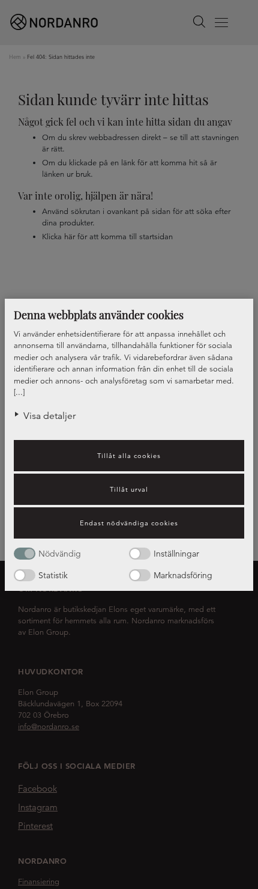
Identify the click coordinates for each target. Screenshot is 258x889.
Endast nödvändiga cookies (129, 523)
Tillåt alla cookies (129, 455)
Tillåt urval (129, 489)
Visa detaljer (49, 416)
